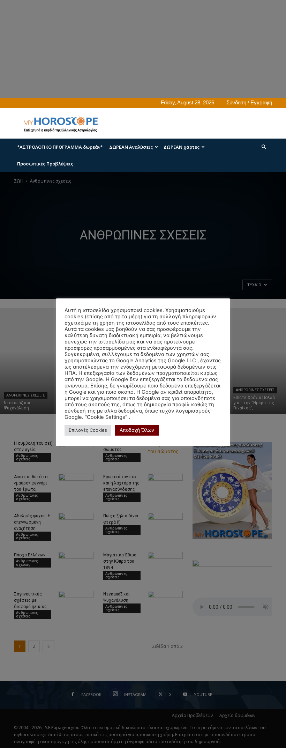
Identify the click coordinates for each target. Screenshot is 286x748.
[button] (263, 147)
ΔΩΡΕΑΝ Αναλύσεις (131, 147)
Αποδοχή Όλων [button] (137, 430)
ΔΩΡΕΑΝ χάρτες (182, 147)
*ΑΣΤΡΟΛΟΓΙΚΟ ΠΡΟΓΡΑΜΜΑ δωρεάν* (60, 147)
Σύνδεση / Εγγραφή (249, 102)
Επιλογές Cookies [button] (88, 430)
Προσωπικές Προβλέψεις (45, 164)
